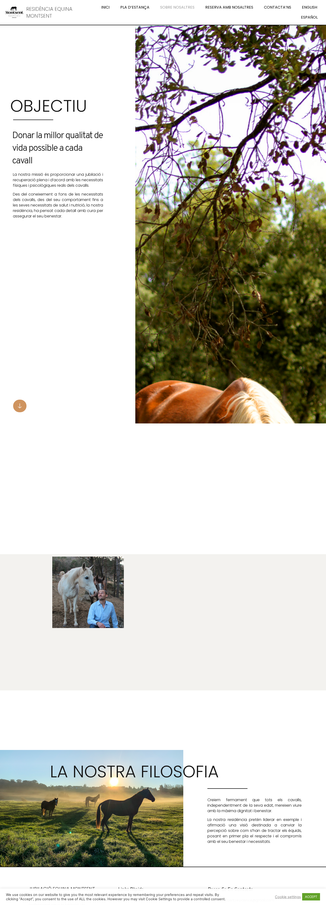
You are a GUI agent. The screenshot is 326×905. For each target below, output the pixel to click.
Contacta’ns (277, 7)
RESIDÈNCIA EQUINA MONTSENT (49, 12)
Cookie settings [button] (288, 897)
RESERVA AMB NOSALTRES (229, 7)
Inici (105, 7)
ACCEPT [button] (311, 897)
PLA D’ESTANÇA (134, 7)
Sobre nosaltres (177, 7)
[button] (19, 406)
